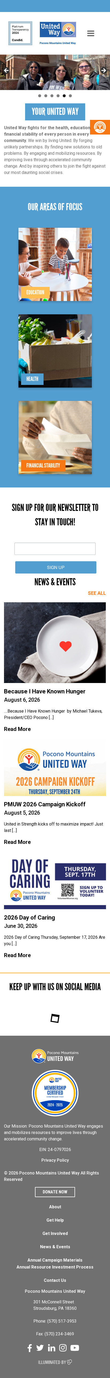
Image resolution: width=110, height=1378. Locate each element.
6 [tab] (70, 95)
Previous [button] (7, 71)
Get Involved (55, 1233)
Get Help (55, 1220)
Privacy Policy (55, 1160)
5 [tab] (64, 95)
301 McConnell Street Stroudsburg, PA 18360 (55, 1305)
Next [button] (103, 71)
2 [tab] (45, 95)
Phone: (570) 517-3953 (55, 1321)
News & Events (55, 1246)
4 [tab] (58, 95)
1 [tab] (39, 95)
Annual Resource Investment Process (55, 1267)
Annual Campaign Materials (55, 1260)
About (55, 1206)
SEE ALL (97, 593)
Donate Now (55, 1191)
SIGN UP (56, 567)
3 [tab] (51, 95)
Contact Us (55, 1280)
